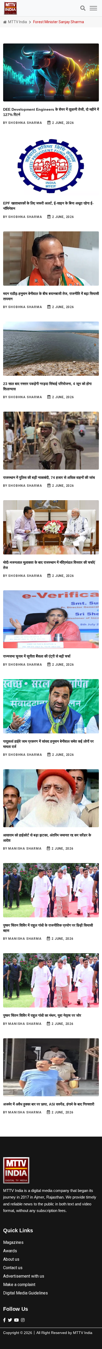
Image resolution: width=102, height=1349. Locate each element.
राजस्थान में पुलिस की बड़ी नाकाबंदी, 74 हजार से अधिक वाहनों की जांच (49, 477)
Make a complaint (19, 1284)
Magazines (13, 1242)
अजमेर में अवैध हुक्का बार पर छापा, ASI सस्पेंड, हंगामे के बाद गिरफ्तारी (48, 1104)
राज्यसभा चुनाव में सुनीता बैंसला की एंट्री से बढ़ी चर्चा (36, 656)
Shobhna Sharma (25, 123)
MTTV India (17, 22)
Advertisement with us (23, 1276)
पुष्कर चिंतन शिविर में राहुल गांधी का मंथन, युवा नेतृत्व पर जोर (42, 1015)
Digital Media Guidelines (25, 1293)
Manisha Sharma (24, 848)
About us (11, 1259)
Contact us (12, 1267)
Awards (10, 1250)
